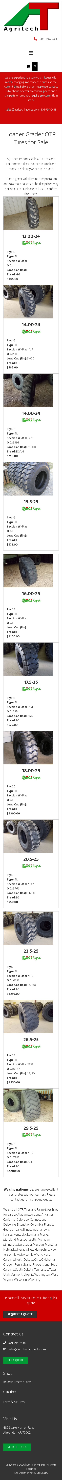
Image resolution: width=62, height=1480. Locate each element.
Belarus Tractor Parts (17, 1382)
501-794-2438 (49, 39)
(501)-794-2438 (32, 1298)
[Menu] (31, 53)
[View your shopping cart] (28, 66)
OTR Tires (9, 1392)
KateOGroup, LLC (39, 1473)
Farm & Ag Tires (14, 1402)
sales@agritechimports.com (22, 109)
